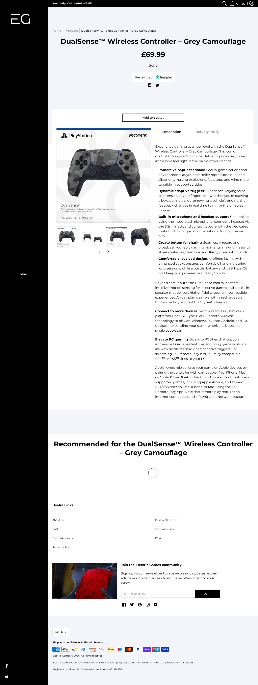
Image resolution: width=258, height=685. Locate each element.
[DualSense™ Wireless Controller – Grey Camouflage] (66, 237)
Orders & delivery (62, 538)
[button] (237, 3)
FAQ (55, 528)
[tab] (171, 132)
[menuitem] (224, 3)
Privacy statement (166, 519)
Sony (153, 65)
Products (71, 30)
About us (57, 519)
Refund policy (60, 547)
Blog (158, 538)
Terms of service (165, 528)
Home (56, 30)
